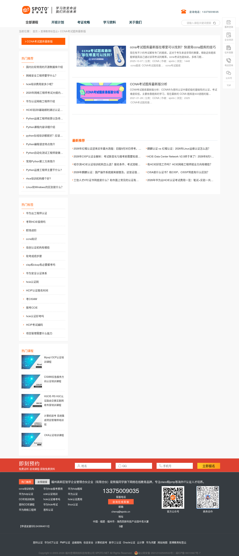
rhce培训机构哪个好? (38, 178)
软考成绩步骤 (34, 256)
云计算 (140, 542)
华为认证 (73, 494)
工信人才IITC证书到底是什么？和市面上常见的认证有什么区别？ (111, 180)
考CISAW (31, 299)
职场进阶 (31, 230)
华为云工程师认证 (36, 213)
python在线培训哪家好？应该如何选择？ (45, 135)
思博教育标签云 (49, 31)
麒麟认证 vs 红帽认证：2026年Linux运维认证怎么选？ (178, 148)
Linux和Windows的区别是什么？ (45, 187)
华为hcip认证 (26, 494)
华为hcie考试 (50, 504)
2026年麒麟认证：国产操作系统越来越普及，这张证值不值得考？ (112, 172)
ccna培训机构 (26, 488)
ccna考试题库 (173, 65)
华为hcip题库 (75, 488)
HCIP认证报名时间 (37, 290)
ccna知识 (31, 239)
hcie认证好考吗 (35, 316)
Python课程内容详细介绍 (40, 127)
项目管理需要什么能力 (39, 333)
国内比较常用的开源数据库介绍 (44, 67)
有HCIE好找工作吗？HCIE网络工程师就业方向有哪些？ (179, 164)
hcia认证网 (32, 282)
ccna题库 (136, 65)
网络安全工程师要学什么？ (42, 75)
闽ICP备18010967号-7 (188, 553)
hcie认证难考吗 (51, 499)
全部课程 (32, 22)
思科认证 (48, 509)
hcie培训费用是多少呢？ (40, 84)
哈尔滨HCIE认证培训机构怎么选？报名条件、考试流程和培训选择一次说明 (117, 164)
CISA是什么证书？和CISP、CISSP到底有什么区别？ (178, 172)
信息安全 (88, 542)
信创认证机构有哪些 (38, 247)
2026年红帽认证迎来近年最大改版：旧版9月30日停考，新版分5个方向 (115, 148)
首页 (35, 31)
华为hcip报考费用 (53, 488)
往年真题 (229, 52)
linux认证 (73, 504)
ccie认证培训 (50, 494)
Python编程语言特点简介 (40, 144)
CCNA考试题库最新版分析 (148, 84)
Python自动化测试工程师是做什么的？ (45, 152)
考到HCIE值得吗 (35, 221)
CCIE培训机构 (26, 499)
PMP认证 (65, 542)
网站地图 (162, 542)
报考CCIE (32, 307)
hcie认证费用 (75, 499)
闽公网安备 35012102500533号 (155, 553)
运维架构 (77, 542)
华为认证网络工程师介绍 (40, 101)
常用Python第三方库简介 (40, 161)
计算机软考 (101, 542)
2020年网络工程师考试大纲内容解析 (45, 92)
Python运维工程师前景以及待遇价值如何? (45, 118)
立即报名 (208, 466)
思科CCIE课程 (26, 504)
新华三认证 (115, 542)
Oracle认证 (129, 542)
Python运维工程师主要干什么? (44, 170)
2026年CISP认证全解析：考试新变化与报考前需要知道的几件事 (111, 156)
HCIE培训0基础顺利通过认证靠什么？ (45, 110)
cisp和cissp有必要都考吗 (40, 264)
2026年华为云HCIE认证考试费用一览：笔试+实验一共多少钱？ (184, 180)
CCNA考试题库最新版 (40, 41)
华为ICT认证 (51, 542)
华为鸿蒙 (151, 542)
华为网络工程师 (27, 509)
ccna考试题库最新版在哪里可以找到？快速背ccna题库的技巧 (173, 47)
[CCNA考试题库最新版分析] (101, 93)
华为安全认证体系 (36, 273)
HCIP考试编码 (34, 324)
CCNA (155, 61)
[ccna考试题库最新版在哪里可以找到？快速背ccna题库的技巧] (101, 56)
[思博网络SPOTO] (49, 8)
